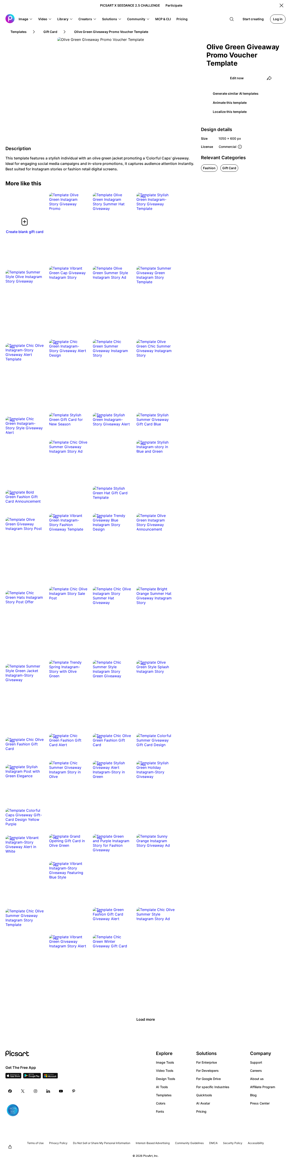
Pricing (201, 1111)
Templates (164, 1095)
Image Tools (165, 1062)
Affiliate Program (262, 1087)
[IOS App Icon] (13, 1077)
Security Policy (232, 1143)
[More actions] (80, 204)
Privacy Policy (58, 1143)
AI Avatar (203, 1103)
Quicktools (204, 1095)
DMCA (213, 1143)
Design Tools (165, 1079)
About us (257, 1079)
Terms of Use (35, 1143)
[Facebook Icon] (10, 1091)
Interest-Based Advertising (153, 1143)
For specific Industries (212, 1087)
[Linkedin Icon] (48, 1091)
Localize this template (230, 112)
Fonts (160, 1111)
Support (256, 1062)
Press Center (260, 1103)
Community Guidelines (189, 1143)
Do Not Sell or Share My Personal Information (101, 1143)
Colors (161, 1103)
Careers (256, 1070)
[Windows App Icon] (50, 1077)
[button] (25, 19)
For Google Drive (208, 1079)
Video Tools (164, 1070)
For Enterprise (206, 1062)
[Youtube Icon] (60, 1091)
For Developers (207, 1070)
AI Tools (162, 1087)
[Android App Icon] (32, 1077)
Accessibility (256, 1143)
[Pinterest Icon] (73, 1091)
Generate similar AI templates (235, 93)
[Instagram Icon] (35, 1091)
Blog (253, 1095)
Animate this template (230, 102)
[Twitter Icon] (22, 1091)
